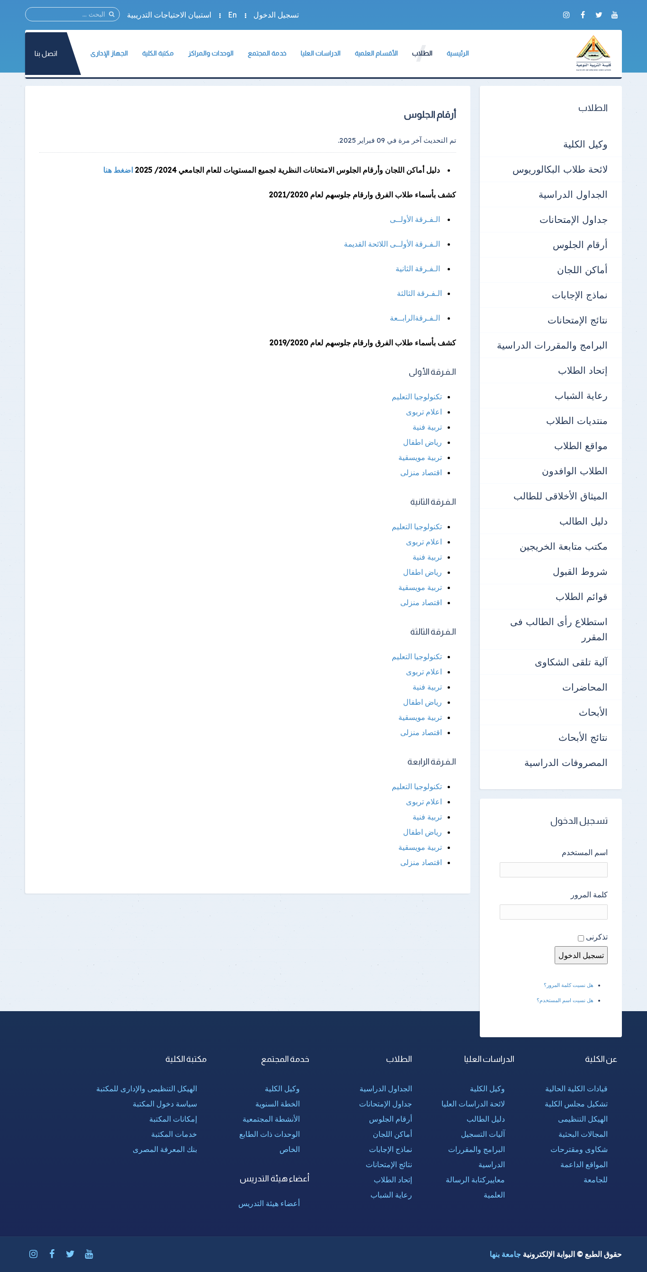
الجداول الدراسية (573, 194)
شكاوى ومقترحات (579, 1149)
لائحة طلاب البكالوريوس (560, 169)
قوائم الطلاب (582, 596)
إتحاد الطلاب (583, 370)
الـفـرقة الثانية (418, 268)
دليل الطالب (583, 521)
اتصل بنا (46, 53)
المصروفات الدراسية (566, 762)
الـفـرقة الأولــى (416, 219)
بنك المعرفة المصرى (165, 1149)
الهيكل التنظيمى (583, 1119)
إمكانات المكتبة (173, 1119)
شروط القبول (580, 571)
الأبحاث (593, 712)
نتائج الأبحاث (583, 737)
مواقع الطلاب (581, 446)
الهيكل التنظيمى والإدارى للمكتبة (146, 1088)
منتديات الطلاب (577, 420)
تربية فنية (427, 427)
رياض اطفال (422, 442)
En (232, 14)
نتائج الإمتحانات (578, 320)
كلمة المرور (589, 894)
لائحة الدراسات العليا (473, 1103)
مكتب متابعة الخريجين (564, 546)
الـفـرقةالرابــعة (416, 318)
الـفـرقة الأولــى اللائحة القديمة (393, 244)
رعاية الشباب (581, 395)
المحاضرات (585, 687)
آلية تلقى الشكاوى (571, 662)
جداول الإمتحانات (573, 219)
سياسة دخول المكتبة (165, 1103)
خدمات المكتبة (174, 1134)
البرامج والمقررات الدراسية (552, 345)
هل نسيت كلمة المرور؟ (568, 985)
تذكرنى (597, 936)
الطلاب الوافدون (575, 471)
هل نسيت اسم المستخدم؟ (565, 1000)
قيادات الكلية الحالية (576, 1088)
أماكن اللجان (582, 270)
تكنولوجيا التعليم (417, 396)
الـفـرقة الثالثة (419, 293)
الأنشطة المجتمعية (271, 1119)
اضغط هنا (118, 170)
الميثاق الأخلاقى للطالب (560, 496)
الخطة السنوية (277, 1103)
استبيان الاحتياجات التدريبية (169, 14)
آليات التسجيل (483, 1134)
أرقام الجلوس (580, 244)
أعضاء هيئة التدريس (269, 1203)
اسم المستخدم (585, 852)
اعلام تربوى (424, 411)
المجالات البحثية (583, 1134)
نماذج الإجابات (580, 295)
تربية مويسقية (420, 457)
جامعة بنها (505, 1254)
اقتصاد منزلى (421, 472)
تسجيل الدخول (276, 14)
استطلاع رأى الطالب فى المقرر (559, 629)
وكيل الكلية (585, 144)
